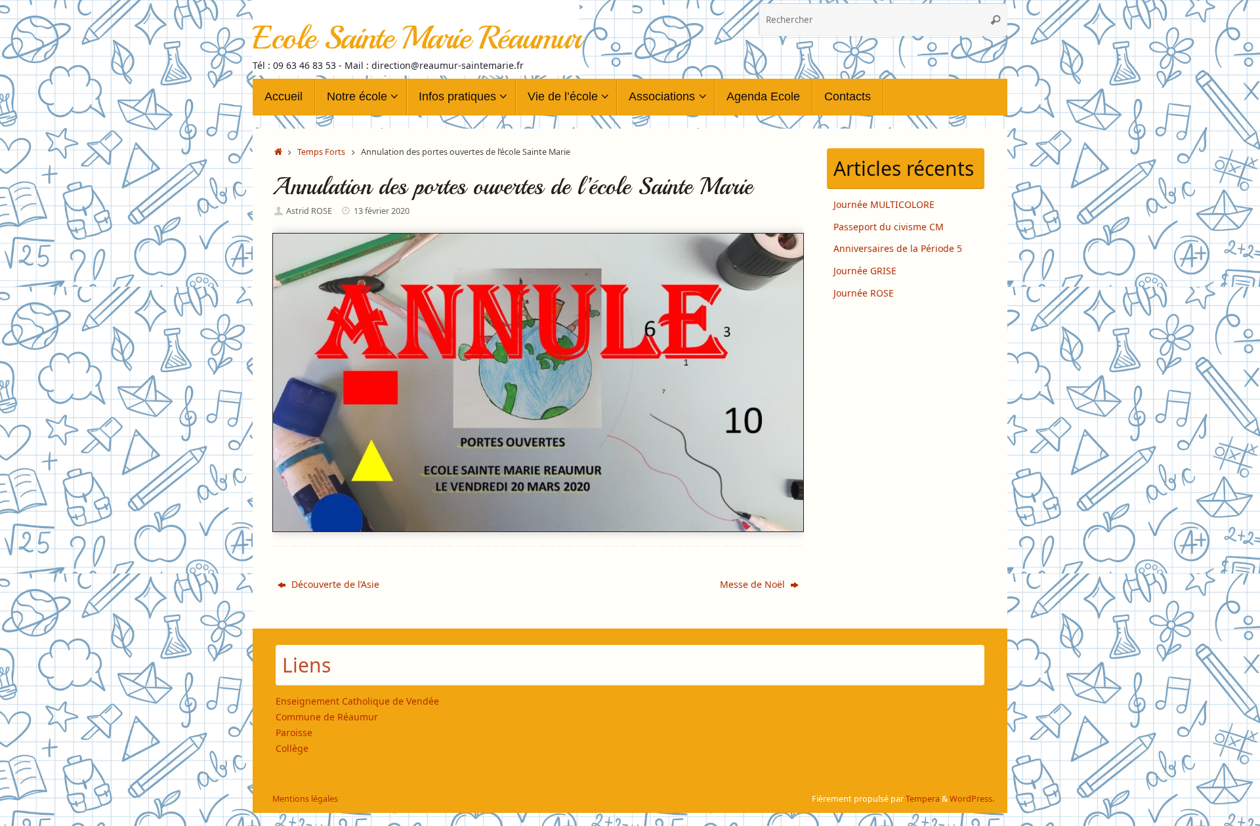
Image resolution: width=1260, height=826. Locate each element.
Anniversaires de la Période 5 (897, 248)
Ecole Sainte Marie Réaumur (416, 38)
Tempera (923, 798)
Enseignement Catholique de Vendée (357, 701)
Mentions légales (305, 798)
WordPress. (972, 798)
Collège (292, 748)
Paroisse (294, 732)
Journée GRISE (864, 270)
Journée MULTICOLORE (883, 204)
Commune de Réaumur (327, 717)
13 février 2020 (382, 211)
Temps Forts (321, 151)
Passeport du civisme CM (888, 226)
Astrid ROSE (309, 211)
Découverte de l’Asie (334, 584)
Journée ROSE (863, 293)
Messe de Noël (754, 584)
